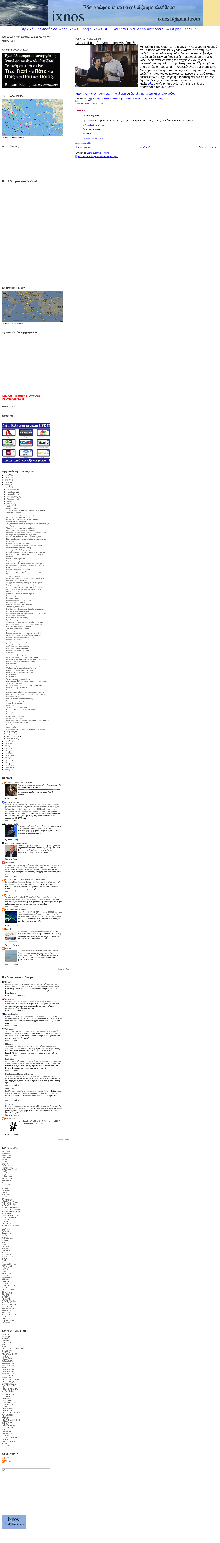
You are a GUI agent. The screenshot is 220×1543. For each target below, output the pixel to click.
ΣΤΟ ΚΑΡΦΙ (6, 1248)
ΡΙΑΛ (4, 1245)
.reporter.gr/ (6, 1262)
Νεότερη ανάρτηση (83, 147)
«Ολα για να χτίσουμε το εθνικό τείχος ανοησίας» (24, 635)
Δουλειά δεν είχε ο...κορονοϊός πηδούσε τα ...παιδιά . (25, 552)
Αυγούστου (11, 499)
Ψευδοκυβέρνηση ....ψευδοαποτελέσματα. (21, 668)
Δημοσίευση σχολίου (83, 143)
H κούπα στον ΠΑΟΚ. (14, 567)
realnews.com (7, 1167)
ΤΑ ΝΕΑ (5, 1252)
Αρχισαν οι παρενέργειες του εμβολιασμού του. (23, 519)
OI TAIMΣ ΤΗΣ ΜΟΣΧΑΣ (11, 1210)
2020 (7, 741)
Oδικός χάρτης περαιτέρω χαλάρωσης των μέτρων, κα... (26, 644)
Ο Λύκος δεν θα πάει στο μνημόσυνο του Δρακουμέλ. (25, 537)
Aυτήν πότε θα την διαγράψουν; (17, 646)
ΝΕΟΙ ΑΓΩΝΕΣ (8, 1410)
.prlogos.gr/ (6, 1377)
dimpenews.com (12, 802)
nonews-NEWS (11, 824)
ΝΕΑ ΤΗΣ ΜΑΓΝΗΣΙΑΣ (11, 1420)
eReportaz (9, 863)
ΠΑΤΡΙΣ (5, 1356)
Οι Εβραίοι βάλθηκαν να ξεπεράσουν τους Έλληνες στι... (26, 613)
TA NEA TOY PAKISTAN (11, 1212)
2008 (7, 770)
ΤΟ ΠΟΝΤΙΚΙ (7, 1293)
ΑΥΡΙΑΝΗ (5, 1247)
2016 (7, 751)
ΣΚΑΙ (4, 1260)
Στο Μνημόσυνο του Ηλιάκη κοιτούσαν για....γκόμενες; (25, 565)
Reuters (119, 29)
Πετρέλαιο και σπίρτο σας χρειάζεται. (19, 604)
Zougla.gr (9, 1104)
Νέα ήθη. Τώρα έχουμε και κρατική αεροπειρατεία (24, 563)
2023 (7, 482)
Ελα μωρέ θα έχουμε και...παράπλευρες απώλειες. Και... (26, 539)
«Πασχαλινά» (11, 727)
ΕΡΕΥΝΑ (5, 1418)
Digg (90, 99)
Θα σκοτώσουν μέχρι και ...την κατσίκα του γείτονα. (24, 622)
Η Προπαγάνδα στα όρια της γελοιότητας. (21, 709)
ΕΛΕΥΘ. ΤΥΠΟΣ (8, 1320)
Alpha (177, 29)
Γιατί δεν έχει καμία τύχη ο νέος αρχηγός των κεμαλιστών (27, 1091)
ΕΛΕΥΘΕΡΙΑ (7, 1360)
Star (186, 29)
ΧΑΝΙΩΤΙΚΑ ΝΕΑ (8, 1441)
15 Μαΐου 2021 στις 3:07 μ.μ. (94, 125)
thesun (4, 1159)
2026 (7, 475)
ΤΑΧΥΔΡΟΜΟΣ (8, 1414)
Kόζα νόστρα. (11, 677)
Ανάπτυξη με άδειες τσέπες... (29, 826)
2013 (7, 758)
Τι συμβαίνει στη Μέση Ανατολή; (17, 629)
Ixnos (7, 1458)
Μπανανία (10, 556)
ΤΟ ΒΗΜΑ (6, 1291)
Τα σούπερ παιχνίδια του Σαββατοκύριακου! (22, 1076)
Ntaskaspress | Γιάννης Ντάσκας (19, 1074)
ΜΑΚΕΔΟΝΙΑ (7, 1307)
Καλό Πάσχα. (11, 725)
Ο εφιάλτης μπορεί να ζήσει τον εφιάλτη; (20, 594)
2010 (7, 765)
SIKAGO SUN (7, 1214)
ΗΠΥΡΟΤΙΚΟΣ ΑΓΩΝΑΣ (11, 1412)
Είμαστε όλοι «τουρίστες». (15, 701)
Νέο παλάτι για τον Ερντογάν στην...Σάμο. (21, 517)
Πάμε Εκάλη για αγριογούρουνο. (18, 561)
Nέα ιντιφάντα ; (11, 663)
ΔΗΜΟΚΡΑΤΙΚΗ (8, 1370)
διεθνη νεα (6, 1151)
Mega (141, 29)
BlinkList (136, 99)
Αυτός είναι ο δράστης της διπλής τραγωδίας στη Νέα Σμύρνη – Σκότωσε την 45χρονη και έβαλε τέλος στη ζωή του (33, 866)
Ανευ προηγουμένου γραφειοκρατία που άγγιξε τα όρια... (26, 729)
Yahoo (153, 99)
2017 (7, 748)
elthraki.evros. (7, 1434)
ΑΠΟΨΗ (5, 1241)
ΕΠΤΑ (4, 1393)
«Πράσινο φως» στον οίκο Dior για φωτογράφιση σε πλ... (27, 532)
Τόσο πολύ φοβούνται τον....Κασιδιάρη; (20, 528)
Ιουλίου (10, 501)
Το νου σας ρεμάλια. (13, 576)
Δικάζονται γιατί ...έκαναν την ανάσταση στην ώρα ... (25, 692)
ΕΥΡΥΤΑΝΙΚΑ (7, 1342)
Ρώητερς (5, 1227)
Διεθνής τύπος (7, 1239)
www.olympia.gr (12, 1014)
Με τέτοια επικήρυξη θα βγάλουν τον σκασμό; (22, 657)
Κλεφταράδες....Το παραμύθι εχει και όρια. (34, 931)
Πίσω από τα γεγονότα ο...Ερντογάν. (19, 670)
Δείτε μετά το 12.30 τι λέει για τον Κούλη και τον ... (24, 589)
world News (68, 29)
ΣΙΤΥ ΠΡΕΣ (6, 1287)
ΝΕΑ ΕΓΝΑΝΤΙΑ (8, 1381)
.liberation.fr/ (6, 1254)
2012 (7, 760)
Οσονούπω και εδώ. (13, 696)
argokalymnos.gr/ (9, 1403)
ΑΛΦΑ (4, 1258)
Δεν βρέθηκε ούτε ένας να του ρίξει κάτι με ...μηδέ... (24, 583)
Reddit (128, 99)
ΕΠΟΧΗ (5, 1338)
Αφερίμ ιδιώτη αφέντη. (14, 703)
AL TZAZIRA (7, 1200)
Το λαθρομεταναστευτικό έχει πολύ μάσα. (21, 526)
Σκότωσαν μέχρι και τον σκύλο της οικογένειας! (23, 666)
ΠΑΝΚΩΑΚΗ (7, 1401)
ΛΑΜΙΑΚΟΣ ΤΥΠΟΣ (10, 1340)
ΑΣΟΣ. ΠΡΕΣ (7, 1266)
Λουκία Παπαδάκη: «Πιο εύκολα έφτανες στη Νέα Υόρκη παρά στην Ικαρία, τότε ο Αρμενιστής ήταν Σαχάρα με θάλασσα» (31, 985)
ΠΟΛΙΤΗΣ (6, 1281)
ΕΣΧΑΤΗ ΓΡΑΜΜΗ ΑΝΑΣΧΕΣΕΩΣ (19, 783)
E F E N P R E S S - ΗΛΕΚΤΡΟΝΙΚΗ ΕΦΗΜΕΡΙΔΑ (25, 880)
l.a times (5, 1192)
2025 (7, 477)
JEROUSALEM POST (10, 1208)
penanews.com (8, 1364)
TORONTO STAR (9, 1206)
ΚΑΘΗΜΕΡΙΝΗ (8, 1309)
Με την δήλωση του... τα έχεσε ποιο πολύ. (21, 574)
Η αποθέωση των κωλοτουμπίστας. (19, 626)
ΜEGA (4, 1171)
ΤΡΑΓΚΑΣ (6, 1243)
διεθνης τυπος (7, 1165)
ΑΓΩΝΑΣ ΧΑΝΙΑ (8, 1435)
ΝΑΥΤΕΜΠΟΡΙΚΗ (9, 1305)
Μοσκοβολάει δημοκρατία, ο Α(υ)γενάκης (21, 535)
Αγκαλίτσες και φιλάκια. (14, 513)
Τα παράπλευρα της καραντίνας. (18, 679)
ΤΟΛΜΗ (5, 1443)
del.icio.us (107, 99)
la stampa (6, 1194)
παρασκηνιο (6, 1157)
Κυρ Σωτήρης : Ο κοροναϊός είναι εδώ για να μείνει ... (25, 609)
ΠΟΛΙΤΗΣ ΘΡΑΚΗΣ (9, 1426)
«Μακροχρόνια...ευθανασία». (16, 580)
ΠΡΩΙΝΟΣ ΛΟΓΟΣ (9, 1408)
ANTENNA (6, 1184)
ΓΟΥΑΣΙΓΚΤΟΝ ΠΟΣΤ (10, 1217)
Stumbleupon (119, 99)
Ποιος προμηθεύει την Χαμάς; (17, 618)
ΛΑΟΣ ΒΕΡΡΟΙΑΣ (9, 1385)
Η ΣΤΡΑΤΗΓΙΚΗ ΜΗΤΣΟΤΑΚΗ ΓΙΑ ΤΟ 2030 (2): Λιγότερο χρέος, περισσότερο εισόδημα (40, 913)
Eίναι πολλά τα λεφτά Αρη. (15, 559)
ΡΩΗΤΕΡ (5, 1276)
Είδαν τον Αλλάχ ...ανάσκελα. (17, 688)
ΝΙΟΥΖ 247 (6, 1274)
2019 (7, 743)
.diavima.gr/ (6, 1344)
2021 (7, 487)
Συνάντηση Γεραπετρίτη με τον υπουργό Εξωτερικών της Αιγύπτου (31, 1106)
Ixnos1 (8, 929)
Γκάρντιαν (6, 1231)
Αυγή (4, 1175)
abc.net (5, 1188)
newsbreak (9, 999)
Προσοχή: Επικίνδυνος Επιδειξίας (18, 569)
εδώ (150, 83)
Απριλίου (10, 732)
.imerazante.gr (7, 1362)
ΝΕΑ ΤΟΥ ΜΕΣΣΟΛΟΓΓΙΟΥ (13, 1348)
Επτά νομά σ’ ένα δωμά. (15, 712)
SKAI (166, 29)
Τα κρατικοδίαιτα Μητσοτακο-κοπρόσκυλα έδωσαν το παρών (28, 524)
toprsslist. (6, 1163)
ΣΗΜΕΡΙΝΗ (6, 1297)
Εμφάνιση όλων (63, 969)
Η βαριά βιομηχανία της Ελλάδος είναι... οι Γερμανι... (25, 572)
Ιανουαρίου (11, 739)
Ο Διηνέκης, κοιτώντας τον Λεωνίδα (32, 785)
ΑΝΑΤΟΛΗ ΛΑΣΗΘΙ (9, 1437)
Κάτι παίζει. (10, 690)
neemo (4, 1161)
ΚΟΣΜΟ (5, 1270)
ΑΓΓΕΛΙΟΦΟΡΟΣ (9, 1395)
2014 (7, 755)
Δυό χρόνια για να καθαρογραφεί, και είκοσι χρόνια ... (25, 642)
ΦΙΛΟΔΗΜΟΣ (7, 1350)
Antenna (154, 29)
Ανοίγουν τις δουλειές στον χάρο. (18, 543)
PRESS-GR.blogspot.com (16, 843)
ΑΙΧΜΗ (4, 1346)
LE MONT (6, 1219)
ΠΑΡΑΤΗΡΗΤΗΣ (8, 1428)
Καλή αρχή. (10, 705)
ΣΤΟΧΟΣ (5, 1295)
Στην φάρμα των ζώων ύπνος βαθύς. (19, 707)
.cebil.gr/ (5, 1268)
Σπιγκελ (5, 1237)
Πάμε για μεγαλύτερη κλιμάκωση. (18, 650)
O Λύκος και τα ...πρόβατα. (16, 521)
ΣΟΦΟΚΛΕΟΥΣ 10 (9, 1314)
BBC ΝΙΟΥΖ (6, 1221)
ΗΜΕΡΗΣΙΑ (6, 1311)
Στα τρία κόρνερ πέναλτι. (15, 607)
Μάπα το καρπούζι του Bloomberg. (19, 548)
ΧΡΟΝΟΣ (6, 1430)
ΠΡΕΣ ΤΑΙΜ (6, 1299)
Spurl (147, 99)
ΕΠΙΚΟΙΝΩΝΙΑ (7, 1391)
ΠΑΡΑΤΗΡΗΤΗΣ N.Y (10, 1215)
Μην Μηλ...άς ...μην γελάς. (16, 602)
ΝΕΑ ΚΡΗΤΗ (7, 1179)
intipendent (6, 1198)
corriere (5, 1196)
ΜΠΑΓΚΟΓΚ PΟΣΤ (9, 1204)
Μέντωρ (8, 1461)
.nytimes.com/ (7, 1256)
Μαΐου (9, 506)
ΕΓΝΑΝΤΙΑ (6, 1283)
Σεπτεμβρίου (12, 497)
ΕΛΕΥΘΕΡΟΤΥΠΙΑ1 (10, 1202)
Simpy (160, 99)
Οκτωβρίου (11, 494)
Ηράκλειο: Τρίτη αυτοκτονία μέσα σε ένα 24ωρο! (23, 620)
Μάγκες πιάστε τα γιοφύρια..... (17, 615)
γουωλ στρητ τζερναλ (10, 1225)
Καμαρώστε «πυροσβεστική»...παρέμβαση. (22, 585)
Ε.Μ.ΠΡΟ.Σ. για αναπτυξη (16, 910)
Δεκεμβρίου (11, 489)
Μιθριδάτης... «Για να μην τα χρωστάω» (21, 530)
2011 (7, 763)
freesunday (6, 1155)
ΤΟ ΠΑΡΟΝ (6, 1303)
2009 (7, 767)
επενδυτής (6, 1153)
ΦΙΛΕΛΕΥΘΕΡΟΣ (9, 1301)
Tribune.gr (9, 1029)
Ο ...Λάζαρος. (11, 596)
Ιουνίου (10, 504)
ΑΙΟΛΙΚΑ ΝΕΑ (7, 1375)
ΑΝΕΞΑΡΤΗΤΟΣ (8, 1366)
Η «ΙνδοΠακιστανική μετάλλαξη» (18, 611)
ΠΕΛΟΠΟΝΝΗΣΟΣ (9, 1354)
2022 (7, 485)
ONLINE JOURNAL (9, 1169)
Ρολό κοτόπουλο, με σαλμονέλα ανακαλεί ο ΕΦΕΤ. (24, 554)
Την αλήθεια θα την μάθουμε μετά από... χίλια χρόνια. (25, 510)
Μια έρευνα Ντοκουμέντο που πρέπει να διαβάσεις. (24, 624)
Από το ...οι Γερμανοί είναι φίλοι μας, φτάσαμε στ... (24, 587)
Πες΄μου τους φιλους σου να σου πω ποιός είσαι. (23, 633)
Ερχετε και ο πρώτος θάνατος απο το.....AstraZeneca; (26, 578)
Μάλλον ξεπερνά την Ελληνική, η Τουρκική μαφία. (24, 545)
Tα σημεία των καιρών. (14, 683)
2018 (7, 746)
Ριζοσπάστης (7, 1177)
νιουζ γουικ (6, 1229)
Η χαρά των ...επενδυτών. (15, 716)
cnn (3, 1186)
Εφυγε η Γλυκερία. (12, 508)
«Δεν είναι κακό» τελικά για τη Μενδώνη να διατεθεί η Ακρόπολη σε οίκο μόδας (125, 93)
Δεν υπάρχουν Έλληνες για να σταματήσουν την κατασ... (26, 681)
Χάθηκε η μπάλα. (12, 598)
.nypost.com (7, 1278)
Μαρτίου (10, 734)
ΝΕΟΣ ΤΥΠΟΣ (8, 1416)
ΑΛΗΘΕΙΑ (6, 1424)
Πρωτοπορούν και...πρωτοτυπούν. (19, 600)
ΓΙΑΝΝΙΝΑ (6, 1406)
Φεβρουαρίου (12, 736)
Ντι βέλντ (5, 1235)
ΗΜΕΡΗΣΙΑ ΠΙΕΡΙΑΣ (10, 1389)
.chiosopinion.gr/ (8, 1373)
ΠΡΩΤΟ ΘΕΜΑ (8, 1289)
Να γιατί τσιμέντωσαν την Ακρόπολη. (106, 42)
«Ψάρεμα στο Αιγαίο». (14, 591)
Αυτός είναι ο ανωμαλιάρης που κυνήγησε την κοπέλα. (26, 694)
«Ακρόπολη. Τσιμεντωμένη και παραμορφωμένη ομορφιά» (27, 720)
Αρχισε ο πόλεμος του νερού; (16, 718)
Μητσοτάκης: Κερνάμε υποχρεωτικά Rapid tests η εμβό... (27, 659)
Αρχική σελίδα (145, 147)
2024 (7, 480)
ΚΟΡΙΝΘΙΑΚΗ (7, 1358)
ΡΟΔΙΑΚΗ (6, 1397)
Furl (142, 99)
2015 (7, 753)
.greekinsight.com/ (9, 1264)
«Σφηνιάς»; (10, 653)
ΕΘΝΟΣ (5, 1316)
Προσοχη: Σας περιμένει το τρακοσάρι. (20, 637)
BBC (107, 29)
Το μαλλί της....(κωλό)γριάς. (16, 655)
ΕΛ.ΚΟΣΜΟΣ (7, 1312)
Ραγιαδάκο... (11, 541)
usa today (6, 1190)
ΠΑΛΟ (4, 1173)
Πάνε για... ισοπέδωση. (14, 639)
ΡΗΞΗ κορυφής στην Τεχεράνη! (30, 846)
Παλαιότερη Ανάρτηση (208, 147)
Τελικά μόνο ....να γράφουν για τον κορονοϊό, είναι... (25, 515)
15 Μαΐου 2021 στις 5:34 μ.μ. (94, 138)
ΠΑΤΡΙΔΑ (5, 1335)
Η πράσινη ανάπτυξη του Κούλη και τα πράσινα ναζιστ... (26, 685)
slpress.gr (9, 1089)
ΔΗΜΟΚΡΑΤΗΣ (8, 1371)
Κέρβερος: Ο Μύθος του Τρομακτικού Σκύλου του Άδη (26, 1016)
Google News (90, 29)
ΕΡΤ (3, 1183)
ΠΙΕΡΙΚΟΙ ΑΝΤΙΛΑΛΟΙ (10, 1379)
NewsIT (8, 982)
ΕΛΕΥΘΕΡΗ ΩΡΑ (8, 1181)
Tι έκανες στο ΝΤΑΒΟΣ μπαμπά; (18, 550)
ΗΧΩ (4, 1387)
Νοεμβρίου (11, 492)
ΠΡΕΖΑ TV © (10, 1119)
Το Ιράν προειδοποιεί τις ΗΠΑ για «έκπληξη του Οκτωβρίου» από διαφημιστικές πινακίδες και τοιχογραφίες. (30, 898)
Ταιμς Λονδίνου (8, 1233)
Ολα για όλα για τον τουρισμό (17, 648)
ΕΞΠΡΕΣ (5, 1279)
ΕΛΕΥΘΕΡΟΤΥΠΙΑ (9, 1250)
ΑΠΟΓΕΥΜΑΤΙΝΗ (9, 1285)
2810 (4, 1272)
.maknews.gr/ (7, 1383)
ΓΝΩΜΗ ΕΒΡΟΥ (8, 1432)
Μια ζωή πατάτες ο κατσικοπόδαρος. (19, 699)
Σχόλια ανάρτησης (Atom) (98, 153)
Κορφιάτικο (10, 895)
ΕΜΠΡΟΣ (6, 1368)
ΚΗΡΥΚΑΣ (6, 1445)
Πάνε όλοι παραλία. (13, 714)
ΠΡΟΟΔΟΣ (6, 1399)
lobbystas (9, 1059)
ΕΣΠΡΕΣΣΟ (6, 1318)
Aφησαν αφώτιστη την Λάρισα (17, 722)
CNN (131, 29)
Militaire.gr (9, 1044)
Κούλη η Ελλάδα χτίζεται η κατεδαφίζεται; (21, 672)
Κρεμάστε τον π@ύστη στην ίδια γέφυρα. (21, 661)
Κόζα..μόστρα (11, 674)
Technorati (97, 99)
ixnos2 (8, 948)
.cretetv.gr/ (6, 1337)
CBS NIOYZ (6, 1223)
